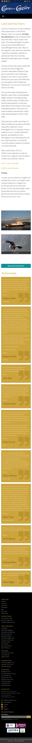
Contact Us (4, 603)
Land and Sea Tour (5, 683)
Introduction (4, 628)
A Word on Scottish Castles (8, 622)
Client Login (4, 611)
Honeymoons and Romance (8, 632)
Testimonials (4, 607)
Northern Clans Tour (6, 677)
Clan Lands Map (5, 654)
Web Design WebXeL (19, 741)
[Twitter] (4, 1)
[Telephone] (30, 1)
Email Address (4, 714)
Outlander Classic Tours (7, 664)
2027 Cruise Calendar (10, 163)
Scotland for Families (6, 636)
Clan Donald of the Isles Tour (8, 673)
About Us (3, 601)
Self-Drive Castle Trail (6, 620)
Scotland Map (4, 613)
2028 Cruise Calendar (10, 168)
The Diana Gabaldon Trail (7, 638)
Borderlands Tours (6, 671)
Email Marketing (7, 719)
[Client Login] (25, 1)
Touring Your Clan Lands (7, 640)
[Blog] (7, 1)
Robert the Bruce (5, 647)
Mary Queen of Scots (6, 646)
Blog (2, 609)
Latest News (4, 605)
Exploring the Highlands (7, 630)
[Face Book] (2, 1)
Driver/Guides (4, 644)
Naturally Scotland (5, 685)
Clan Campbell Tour (6, 675)
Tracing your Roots (6, 642)
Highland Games (5, 656)
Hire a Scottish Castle (6, 618)
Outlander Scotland (6, 666)
